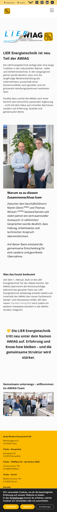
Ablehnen (27, 506)
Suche (22, 2)
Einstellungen (16, 498)
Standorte (10, 2)
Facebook (36, 2)
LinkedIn (47, 2)
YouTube (52, 2)
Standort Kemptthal (21, 303)
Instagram (42, 2)
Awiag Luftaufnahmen (30, 2)
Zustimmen (11, 506)
